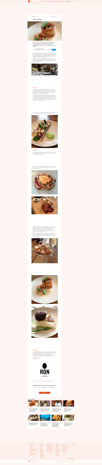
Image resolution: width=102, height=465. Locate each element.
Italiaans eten (57, 449)
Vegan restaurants (49, 451)
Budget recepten (42, 455)
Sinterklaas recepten (65, 445)
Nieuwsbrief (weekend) (33, 450)
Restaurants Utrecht (49, 446)
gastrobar (44, 45)
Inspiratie (62, 1)
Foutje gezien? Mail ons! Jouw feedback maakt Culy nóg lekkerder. (43, 381)
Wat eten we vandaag (50, 1)
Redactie (35, 16)
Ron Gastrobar (35, 357)
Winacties (31, 451)
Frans (36, 3)
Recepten (43, 1)
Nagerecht (41, 454)
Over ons (31, 446)
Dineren (34, 3)
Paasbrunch (64, 451)
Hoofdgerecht (42, 451)
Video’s (73, 444)
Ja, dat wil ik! (44, 392)
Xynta (73, 461)
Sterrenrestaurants (49, 450)
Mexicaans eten (58, 445)
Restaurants (69, 1)
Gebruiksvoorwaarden (33, 454)
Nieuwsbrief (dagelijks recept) (34, 449)
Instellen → (53, 49)
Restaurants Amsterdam (50, 445)
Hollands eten (57, 455)
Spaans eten (57, 451)
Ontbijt (41, 446)
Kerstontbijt (64, 449)
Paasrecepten (64, 450)
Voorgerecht (42, 450)
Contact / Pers (32, 445)
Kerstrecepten (42, 445)
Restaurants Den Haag (50, 449)
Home (28, 3)
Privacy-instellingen (71, 458)
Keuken (58, 1)
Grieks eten (57, 446)
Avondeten (41, 449)
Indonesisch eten (58, 450)
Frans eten (57, 454)
